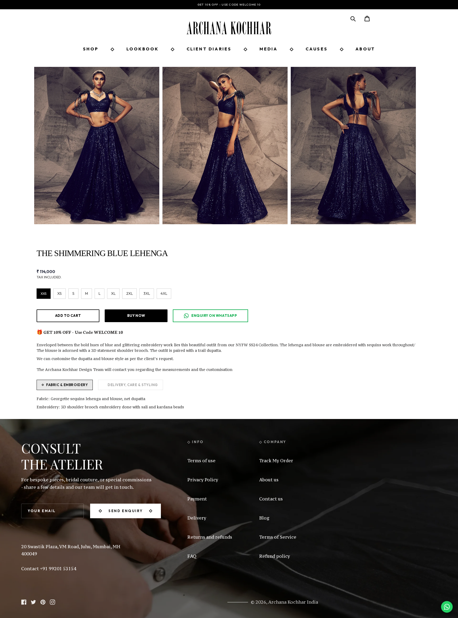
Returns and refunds (209, 537)
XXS (44, 293)
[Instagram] (52, 601)
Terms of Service (277, 537)
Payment (197, 499)
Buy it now (136, 315)
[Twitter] (33, 601)
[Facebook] (24, 601)
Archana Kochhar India (293, 602)
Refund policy (274, 556)
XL (113, 293)
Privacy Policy (202, 480)
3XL (146, 293)
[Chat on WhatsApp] (447, 607)
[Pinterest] (43, 601)
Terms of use (201, 461)
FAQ (191, 556)
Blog (264, 518)
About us (269, 480)
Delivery (196, 518)
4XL (164, 293)
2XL (129, 293)
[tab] (65, 385)
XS (59, 293)
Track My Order (276, 461)
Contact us (271, 499)
